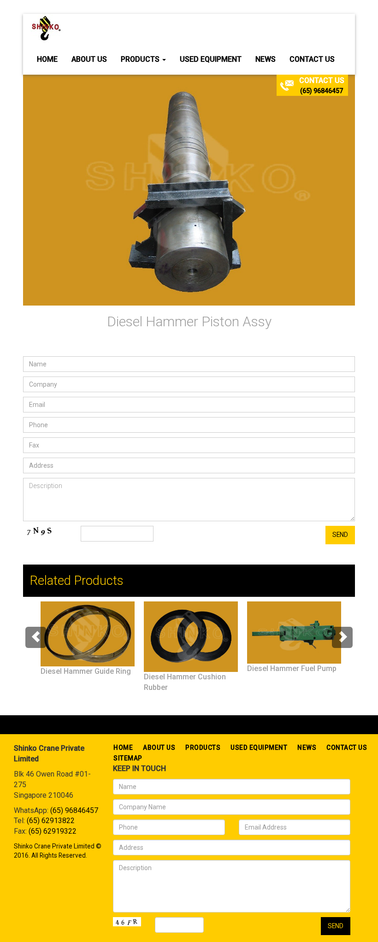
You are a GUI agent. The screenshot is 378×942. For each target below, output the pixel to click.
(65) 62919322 (53, 831)
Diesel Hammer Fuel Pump (292, 668)
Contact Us (312, 59)
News (265, 59)
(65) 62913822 (51, 820)
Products (141, 59)
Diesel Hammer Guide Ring (86, 671)
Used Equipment (211, 59)
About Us (89, 59)
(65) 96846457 (321, 90)
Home (47, 59)
